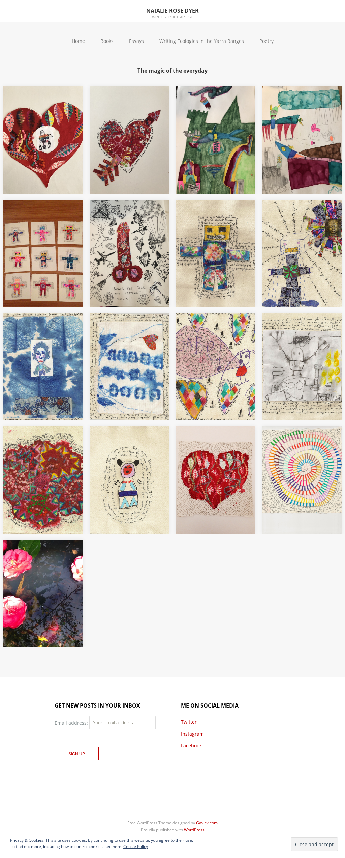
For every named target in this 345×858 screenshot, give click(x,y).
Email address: (72, 722)
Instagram (192, 733)
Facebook (191, 745)
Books (107, 41)
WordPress (194, 830)
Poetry (266, 41)
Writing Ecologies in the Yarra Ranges (201, 41)
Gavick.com (207, 823)
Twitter (189, 722)
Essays (136, 41)
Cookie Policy (135, 846)
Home (78, 41)
